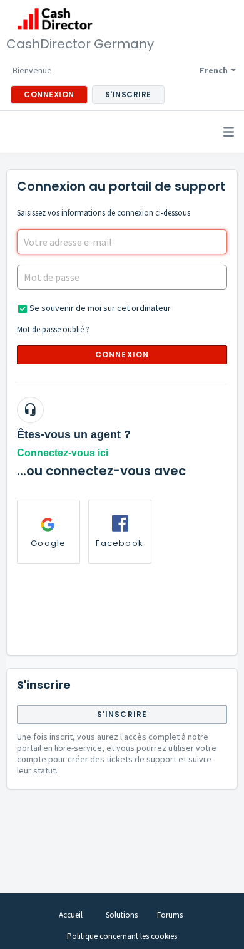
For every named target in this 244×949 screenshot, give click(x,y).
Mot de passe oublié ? (53, 329)
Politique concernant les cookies (122, 936)
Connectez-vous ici (62, 453)
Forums (170, 915)
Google (48, 543)
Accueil (71, 915)
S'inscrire (122, 714)
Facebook (119, 543)
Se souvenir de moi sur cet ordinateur (100, 307)
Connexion (122, 354)
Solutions (122, 915)
